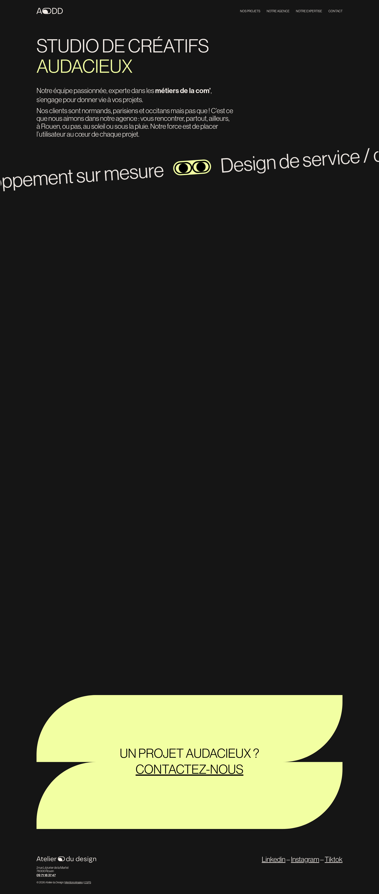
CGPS (87, 882)
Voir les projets (310, 234)
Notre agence (278, 11)
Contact (335, 11)
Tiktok (333, 859)
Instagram (305, 859)
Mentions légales (74, 882)
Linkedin (273, 859)
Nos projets (250, 11)
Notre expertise (309, 11)
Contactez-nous (189, 769)
